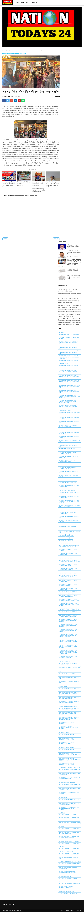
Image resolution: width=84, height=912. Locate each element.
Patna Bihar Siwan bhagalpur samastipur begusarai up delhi (69, 789)
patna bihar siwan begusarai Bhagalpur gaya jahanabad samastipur (69, 702)
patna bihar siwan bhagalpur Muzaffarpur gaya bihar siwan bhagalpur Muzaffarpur (69, 755)
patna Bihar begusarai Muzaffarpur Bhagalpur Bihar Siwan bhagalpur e (68, 572)
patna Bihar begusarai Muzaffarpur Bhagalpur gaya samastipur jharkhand (69, 609)
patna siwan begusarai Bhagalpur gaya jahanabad (69, 826)
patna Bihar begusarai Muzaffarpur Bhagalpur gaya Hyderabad (68, 592)
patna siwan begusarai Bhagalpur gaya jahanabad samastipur (69, 829)
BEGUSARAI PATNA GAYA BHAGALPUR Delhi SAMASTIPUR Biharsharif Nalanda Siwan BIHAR (69, 377)
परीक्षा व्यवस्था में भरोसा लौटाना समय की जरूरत (74, 253)
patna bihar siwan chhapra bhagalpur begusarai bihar (69, 797)
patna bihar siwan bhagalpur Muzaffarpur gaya (66, 735)
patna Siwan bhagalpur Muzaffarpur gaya (69, 861)
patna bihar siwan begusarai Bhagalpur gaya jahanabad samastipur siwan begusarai (69, 714)
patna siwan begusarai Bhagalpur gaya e (69, 822)
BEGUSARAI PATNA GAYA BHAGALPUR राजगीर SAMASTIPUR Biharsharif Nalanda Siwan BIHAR (69, 342)
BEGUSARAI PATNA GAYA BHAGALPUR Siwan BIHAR (69, 422)
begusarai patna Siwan (64, 524)
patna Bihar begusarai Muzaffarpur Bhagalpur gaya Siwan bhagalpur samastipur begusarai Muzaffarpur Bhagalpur (68, 645)
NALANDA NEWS (62, 540)
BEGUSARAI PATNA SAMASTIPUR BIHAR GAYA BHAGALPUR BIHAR (69, 486)
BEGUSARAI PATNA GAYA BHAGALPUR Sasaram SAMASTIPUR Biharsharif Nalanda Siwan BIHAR (69, 414)
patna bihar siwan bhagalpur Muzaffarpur (66, 723)
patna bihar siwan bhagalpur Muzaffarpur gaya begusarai (66, 739)
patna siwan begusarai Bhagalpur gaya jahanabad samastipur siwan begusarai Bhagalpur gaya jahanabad (69, 850)
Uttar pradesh (73, 893)
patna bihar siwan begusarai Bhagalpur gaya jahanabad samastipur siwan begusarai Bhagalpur (69, 718)
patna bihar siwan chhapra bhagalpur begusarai (69, 793)
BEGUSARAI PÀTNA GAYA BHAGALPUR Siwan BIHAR (69, 517)
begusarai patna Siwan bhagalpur (67, 526)
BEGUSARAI (61, 332)
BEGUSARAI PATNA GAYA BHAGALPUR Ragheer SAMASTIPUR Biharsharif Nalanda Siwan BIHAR (69, 386)
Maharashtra (74, 538)
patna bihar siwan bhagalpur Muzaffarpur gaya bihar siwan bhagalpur (69, 750)
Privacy (72, 910)
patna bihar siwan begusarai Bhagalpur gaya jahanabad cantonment (69, 689)
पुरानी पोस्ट (56, 238)
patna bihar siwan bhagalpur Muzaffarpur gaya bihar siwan (66, 747)
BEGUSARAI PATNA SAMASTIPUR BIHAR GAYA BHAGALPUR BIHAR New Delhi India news (69, 493)
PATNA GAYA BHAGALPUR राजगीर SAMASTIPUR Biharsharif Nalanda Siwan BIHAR (69, 546)
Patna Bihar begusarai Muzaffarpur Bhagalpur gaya (68, 581)
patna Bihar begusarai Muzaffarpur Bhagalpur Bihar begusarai (68, 557)
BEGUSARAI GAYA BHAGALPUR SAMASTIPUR (69, 334)
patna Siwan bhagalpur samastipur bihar (69, 883)
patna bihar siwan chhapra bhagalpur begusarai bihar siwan (69, 800)
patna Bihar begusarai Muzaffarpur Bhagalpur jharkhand (68, 660)
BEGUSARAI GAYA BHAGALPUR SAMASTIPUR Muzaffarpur (69, 338)
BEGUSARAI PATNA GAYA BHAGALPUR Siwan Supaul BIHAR (69, 437)
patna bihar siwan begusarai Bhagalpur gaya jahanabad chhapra (69, 698)
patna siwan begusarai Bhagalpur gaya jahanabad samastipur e (69, 833)
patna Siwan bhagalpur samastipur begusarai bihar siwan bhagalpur (68, 872)
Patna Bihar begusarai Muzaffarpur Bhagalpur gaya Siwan (68, 612)
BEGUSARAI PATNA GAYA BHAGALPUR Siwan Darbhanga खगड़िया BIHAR (69, 426)
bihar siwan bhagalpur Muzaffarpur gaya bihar (69, 532)
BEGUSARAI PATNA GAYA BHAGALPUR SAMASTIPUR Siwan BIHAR (67, 409)
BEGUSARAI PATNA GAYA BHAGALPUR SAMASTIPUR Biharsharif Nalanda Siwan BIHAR (69, 391)
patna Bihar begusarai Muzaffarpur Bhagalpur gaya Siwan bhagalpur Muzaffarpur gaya (68, 625)
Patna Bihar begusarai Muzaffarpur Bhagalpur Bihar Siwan (68, 565)
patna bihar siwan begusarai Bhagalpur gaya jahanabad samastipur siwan (69, 709)
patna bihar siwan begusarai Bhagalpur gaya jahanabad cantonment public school (69, 694)
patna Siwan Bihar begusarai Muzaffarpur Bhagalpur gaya (66, 891)
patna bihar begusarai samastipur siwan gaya (69, 671)
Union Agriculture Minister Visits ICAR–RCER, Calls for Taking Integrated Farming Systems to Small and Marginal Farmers (74, 262)
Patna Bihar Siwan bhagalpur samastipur (69, 767)
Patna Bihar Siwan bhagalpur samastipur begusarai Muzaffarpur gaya (69, 785)
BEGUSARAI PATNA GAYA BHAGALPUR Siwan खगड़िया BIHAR (69, 418)
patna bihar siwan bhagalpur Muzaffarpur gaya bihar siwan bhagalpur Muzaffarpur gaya (69, 760)
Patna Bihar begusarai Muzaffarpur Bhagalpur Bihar (68, 554)
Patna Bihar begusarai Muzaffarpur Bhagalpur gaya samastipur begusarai (69, 600)
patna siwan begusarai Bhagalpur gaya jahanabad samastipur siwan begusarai (69, 841)
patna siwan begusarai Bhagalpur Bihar (69, 817)
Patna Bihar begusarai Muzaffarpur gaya (69, 667)
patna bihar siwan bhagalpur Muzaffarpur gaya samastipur (66, 764)
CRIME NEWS (61, 535)
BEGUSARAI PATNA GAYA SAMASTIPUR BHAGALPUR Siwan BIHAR (67, 468)
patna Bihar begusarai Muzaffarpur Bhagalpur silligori (68, 664)
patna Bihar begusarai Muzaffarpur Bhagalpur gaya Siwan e (68, 657)
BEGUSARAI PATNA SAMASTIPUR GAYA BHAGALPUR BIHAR (67, 509)
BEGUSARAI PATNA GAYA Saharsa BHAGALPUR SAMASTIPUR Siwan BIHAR (69, 464)
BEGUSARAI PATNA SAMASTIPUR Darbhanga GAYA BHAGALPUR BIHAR (69, 506)
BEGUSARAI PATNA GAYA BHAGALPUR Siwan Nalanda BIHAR (69, 433)
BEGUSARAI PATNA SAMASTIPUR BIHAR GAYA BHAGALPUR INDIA (69, 497)
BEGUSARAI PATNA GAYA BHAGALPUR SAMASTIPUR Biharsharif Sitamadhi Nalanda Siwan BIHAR (67, 401)
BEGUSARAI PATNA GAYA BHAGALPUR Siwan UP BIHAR (69, 441)
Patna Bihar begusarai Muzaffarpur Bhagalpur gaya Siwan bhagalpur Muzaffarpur (68, 620)
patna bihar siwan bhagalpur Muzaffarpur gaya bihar (66, 743)
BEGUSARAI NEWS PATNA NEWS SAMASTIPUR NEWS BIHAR (69, 521)
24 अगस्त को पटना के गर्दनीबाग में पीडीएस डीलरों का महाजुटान (73, 269)
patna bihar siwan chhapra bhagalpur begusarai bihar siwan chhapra (69, 804)
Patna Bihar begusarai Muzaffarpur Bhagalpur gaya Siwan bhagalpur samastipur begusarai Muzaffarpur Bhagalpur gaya (68, 652)
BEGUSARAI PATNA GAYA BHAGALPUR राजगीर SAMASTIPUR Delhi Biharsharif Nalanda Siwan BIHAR (69, 357)
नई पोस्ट (5, 238)
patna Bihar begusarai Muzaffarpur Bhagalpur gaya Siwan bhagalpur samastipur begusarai (68, 635)
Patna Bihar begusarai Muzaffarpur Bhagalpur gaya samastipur (68, 596)
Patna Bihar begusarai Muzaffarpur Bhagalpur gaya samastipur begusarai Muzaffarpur (69, 604)
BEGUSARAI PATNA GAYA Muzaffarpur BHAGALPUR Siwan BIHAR (68, 461)
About (61, 910)
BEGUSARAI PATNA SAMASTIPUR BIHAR (67, 482)
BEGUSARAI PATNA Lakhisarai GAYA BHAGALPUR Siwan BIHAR (67, 479)
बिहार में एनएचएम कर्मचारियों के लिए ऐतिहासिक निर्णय (68, 298)
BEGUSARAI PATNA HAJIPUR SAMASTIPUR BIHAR (68, 472)
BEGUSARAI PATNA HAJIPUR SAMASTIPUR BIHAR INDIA (68, 476)
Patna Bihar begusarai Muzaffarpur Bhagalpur (68, 550)
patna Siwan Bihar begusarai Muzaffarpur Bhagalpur (66, 887)
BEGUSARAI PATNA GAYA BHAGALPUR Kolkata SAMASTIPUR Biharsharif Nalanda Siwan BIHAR (69, 382)
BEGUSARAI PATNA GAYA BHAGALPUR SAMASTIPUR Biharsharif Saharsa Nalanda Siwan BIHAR (69, 396)
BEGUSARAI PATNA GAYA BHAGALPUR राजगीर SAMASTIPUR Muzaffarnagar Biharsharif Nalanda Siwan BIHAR (69, 362)
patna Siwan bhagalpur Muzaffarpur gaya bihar (69, 864)
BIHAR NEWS (73, 529)
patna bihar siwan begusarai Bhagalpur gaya (69, 682)
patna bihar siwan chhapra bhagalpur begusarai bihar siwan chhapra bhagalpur (69, 808)
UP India (66, 893)
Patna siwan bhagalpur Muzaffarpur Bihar (68, 858)
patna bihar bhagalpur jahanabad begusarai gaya (68, 674)
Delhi (67, 535)
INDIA (72, 535)
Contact (67, 910)
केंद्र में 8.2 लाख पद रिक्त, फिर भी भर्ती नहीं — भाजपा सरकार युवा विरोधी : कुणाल (74, 277)
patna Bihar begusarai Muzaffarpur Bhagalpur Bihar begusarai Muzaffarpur (69, 561)
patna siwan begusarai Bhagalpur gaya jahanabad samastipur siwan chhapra (69, 854)
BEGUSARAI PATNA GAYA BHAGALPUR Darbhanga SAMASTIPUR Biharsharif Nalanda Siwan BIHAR (68, 372)
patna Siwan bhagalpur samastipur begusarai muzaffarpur (68, 876)
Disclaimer (78, 910)
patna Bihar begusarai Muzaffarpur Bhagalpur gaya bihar (68, 585)
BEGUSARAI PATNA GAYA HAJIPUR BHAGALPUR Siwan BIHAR (69, 457)
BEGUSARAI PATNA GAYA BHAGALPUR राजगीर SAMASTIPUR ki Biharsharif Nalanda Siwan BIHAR (69, 367)
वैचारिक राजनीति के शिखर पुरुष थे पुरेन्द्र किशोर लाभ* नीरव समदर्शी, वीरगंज (73, 246)
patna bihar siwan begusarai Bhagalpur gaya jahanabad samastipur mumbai (69, 705)
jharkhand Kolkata (64, 538)
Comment (57, 96)
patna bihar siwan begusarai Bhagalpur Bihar (69, 678)
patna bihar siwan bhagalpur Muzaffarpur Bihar (66, 732)
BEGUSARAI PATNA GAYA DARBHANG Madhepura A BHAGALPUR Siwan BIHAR (68, 449)
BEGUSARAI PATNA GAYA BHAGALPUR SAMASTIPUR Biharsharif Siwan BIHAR (68, 406)
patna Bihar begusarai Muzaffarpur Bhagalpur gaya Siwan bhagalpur (68, 616)
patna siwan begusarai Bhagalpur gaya (69, 820)
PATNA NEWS (61, 812)
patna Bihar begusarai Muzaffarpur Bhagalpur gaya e (68, 589)
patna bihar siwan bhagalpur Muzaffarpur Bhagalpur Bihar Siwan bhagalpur (68, 727)
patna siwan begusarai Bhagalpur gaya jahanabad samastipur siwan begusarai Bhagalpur (69, 845)
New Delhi (70, 540)
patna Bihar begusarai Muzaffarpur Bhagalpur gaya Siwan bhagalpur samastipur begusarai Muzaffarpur (68, 640)
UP (61, 893)
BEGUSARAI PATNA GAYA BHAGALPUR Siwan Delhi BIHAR (69, 429)
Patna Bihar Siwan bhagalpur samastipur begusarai (69, 770)
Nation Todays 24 (17, 910)
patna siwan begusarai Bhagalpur (67, 814)
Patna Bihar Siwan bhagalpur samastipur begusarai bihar (14, 53)
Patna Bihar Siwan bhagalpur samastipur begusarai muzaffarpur (69, 778)
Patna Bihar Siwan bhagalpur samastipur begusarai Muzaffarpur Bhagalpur (69, 782)
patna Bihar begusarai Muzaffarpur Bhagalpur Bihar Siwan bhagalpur (68, 569)
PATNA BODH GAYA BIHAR (64, 543)
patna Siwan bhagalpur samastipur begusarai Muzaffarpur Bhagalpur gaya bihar (69, 880)
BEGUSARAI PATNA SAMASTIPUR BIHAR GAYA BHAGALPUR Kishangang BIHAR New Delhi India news (69, 501)
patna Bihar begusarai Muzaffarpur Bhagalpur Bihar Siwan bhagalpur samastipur (68, 577)
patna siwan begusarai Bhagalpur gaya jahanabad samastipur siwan (69, 837)
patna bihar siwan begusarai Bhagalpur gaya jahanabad (69, 686)
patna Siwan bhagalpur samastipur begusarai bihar (68, 868)
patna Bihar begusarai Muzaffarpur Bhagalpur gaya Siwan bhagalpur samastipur (68, 630)
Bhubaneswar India (64, 529)
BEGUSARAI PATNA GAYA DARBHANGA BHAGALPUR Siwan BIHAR (67, 453)
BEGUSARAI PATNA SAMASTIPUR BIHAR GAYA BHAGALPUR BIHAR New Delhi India (69, 489)
